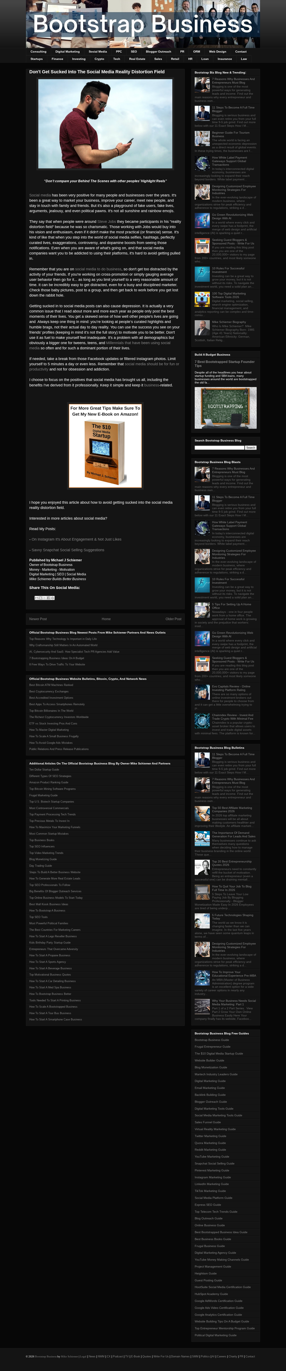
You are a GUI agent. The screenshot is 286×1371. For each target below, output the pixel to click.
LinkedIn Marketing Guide (212, 1184)
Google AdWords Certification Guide (218, 1301)
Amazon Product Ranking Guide (48, 782)
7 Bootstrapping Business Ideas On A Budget (56, 658)
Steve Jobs (106, 221)
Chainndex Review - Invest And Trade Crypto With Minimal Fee (232, 716)
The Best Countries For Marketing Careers (55, 929)
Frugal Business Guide (210, 1246)
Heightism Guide (206, 1273)
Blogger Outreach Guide (211, 1101)
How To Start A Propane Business (49, 955)
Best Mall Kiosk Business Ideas (48, 904)
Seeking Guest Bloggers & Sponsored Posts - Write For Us (233, 241)
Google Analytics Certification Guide (218, 1314)
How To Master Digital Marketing (49, 729)
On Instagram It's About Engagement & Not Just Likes (76, 539)
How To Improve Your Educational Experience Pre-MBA (234, 973)
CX (109, 1356)
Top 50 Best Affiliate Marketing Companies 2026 (232, 809)
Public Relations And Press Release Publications (59, 749)
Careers (221, 1356)
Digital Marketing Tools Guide (214, 1108)
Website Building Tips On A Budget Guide (222, 1321)
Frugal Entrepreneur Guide (213, 1046)
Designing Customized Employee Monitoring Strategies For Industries (234, 190)
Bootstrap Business (46, 1356)
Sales (158, 59)
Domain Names (180, 1356)
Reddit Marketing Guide (210, 1149)
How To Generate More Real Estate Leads (54, 878)
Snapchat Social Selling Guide (214, 1163)
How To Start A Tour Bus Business (50, 1013)
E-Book (135, 1356)
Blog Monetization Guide (211, 1067)
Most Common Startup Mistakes (49, 833)
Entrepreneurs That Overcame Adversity (53, 949)
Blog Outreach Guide (209, 1218)
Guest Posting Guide (208, 1280)
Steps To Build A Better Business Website (54, 872)
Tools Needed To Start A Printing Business (55, 1000)
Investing (79, 59)
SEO (134, 51)
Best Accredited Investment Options (51, 697)
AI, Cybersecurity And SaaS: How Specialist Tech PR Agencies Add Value (74, 651)
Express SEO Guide (208, 1204)
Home (106, 619)
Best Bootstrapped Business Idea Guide (221, 1232)
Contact (241, 51)
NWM (101, 1356)
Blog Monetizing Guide (43, 859)
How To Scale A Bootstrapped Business (53, 1006)
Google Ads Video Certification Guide (219, 1307)
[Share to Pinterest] (52, 598)
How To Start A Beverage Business (50, 968)
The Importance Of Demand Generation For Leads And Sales (233, 834)
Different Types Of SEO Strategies (50, 776)
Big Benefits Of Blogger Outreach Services (55, 891)
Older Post (173, 619)
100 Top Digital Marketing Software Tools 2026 (229, 295)
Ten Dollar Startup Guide (44, 769)
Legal (83, 1356)
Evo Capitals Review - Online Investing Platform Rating (231, 688)
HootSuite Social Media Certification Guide (223, 1287)
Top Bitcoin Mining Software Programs (52, 788)
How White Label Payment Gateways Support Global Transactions (229, 161)
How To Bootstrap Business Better (50, 993)
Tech (116, 59)
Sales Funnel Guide (208, 1122)
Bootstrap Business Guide (212, 1040)
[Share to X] (45, 598)
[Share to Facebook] (48, 598)
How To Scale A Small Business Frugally (54, 736)
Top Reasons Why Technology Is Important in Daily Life (63, 638)
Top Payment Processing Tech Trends (52, 814)
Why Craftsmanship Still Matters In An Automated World (63, 645)
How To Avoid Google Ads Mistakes (51, 742)
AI (213, 1356)
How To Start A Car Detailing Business (52, 981)
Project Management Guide (213, 1266)
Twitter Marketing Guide (210, 1136)
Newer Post (38, 619)
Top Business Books (41, 840)
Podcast (118, 1356)
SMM (195, 1356)
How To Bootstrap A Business (47, 910)
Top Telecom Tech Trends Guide (216, 1211)
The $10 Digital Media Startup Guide (219, 1053)
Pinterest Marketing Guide (212, 1170)
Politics (205, 1356)
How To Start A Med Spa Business (50, 987)
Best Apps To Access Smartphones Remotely (57, 704)
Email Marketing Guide (210, 1088)
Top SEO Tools (38, 917)
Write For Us (161, 1356)
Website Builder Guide (209, 1060)
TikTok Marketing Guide (210, 1191)
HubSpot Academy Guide (211, 1294)
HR (190, 59)
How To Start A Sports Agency (47, 961)
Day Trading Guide (40, 865)
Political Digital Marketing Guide (216, 1335)
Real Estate (137, 59)
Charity (233, 1356)
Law (244, 59)
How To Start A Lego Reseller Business (53, 936)
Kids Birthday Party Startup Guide (50, 942)
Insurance (225, 59)
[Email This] (37, 598)
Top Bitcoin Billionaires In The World (51, 710)
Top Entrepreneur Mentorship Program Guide (225, 1328)
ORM (196, 51)
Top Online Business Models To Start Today (56, 897)
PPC (119, 51)
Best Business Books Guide (213, 1239)
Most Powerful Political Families (48, 923)
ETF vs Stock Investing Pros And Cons (53, 723)
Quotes (146, 1356)
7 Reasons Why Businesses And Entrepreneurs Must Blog (233, 80)
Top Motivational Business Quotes (50, 974)
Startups (37, 59)
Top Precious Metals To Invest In (49, 820)
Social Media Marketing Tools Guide (218, 1115)
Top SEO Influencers (42, 846)
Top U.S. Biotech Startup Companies (51, 801)
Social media (40, 195)
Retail (175, 59)
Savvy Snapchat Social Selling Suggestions (68, 550)
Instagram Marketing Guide (213, 1177)
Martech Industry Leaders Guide (216, 1074)
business (151, 385)
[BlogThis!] (41, 598)
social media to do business (98, 269)
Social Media (98, 51)
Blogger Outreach (158, 51)
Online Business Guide (210, 1225)
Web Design (217, 51)
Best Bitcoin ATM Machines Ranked (51, 685)
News (92, 1356)
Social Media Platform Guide (213, 1197)
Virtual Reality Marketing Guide (215, 1129)
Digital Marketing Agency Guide (215, 1252)
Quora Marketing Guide (210, 1143)
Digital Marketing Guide (210, 1081)
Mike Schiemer (69, 1356)
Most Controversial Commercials (49, 808)
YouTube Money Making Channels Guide (222, 1259)
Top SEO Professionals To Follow (49, 885)
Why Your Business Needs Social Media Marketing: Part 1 (234, 1002)
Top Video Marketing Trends (46, 853)
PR (182, 51)
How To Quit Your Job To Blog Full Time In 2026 (231, 888)
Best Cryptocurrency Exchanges (49, 691)
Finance (57, 59)
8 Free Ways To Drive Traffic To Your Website (57, 664)
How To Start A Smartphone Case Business (55, 1019)
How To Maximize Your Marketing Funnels (54, 827)
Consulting (38, 51)
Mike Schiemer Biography (229, 322)
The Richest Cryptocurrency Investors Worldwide (59, 717)
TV (127, 1356)
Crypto (99, 59)
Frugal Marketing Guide (43, 795)
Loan (205, 59)
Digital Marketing (67, 51)
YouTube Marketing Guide (212, 1156)
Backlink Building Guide (210, 1094)
